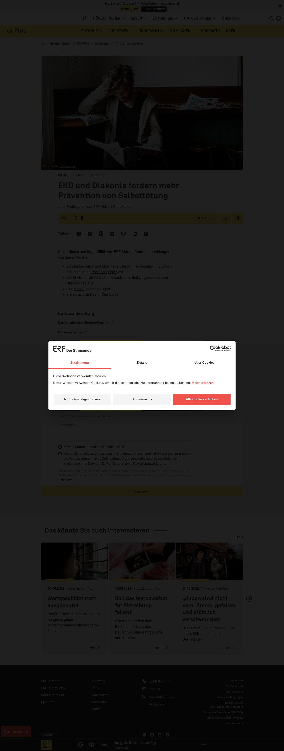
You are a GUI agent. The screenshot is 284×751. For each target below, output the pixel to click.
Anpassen (139, 399)
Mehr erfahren (203, 382)
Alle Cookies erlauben (202, 399)
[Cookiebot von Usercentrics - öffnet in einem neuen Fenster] (213, 349)
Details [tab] (142, 362)
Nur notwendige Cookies (82, 399)
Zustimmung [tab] (79, 362)
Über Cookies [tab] (204, 362)
